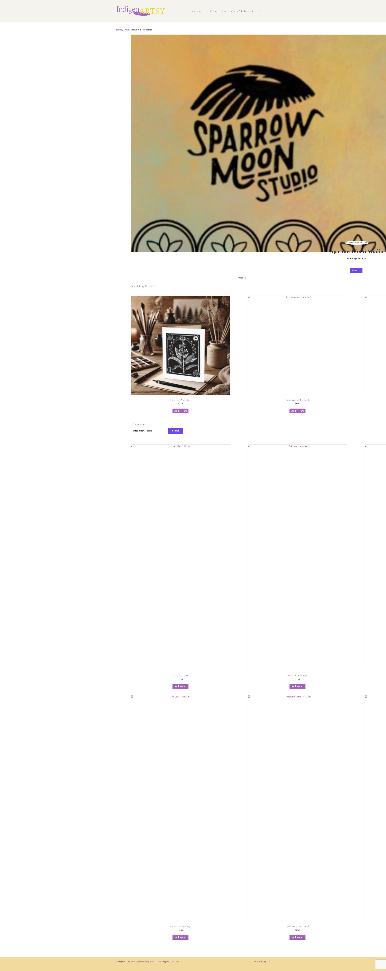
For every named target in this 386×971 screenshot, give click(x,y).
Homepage (196, 11)
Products (241, 277)
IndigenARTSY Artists (242, 11)
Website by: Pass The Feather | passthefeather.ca (159, 961)
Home (119, 29)
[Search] (268, 11)
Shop (224, 11)
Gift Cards (212, 11)
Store (126, 29)
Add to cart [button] (180, 411)
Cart (262, 11)
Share (355, 270)
